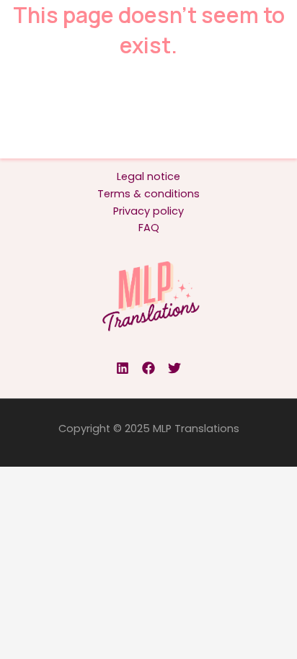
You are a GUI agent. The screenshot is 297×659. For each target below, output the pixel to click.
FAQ (148, 227)
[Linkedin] (122, 368)
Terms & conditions (148, 194)
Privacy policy (148, 211)
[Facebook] (148, 368)
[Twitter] (174, 368)
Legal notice (148, 176)
